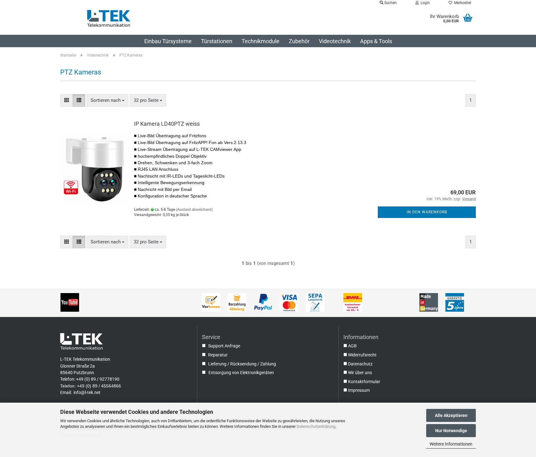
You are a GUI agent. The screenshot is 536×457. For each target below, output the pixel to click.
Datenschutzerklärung (316, 426)
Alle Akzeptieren (451, 415)
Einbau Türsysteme (168, 41)
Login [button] (424, 3)
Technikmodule (260, 41)
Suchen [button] (390, 3)
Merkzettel (461, 3)
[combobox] (107, 100)
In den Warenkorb (427, 212)
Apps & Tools (376, 41)
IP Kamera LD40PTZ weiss (167, 123)
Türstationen (216, 41)
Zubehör (299, 41)
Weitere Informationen (451, 443)
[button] (66, 100)
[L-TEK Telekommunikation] (108, 18)
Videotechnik (335, 41)
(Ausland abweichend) (194, 209)
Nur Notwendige (451, 430)
